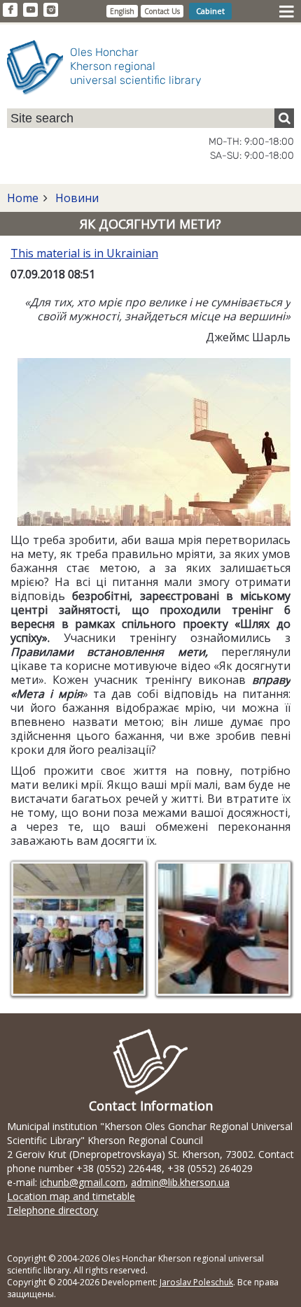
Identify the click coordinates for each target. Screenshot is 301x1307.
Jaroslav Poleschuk (196, 1282)
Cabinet (210, 11)
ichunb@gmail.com (82, 1182)
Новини (75, 198)
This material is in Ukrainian (84, 253)
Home (22, 198)
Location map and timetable (71, 1196)
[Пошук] (284, 118)
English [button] (122, 11)
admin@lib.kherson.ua (180, 1182)
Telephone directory (52, 1210)
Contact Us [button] (162, 11)
